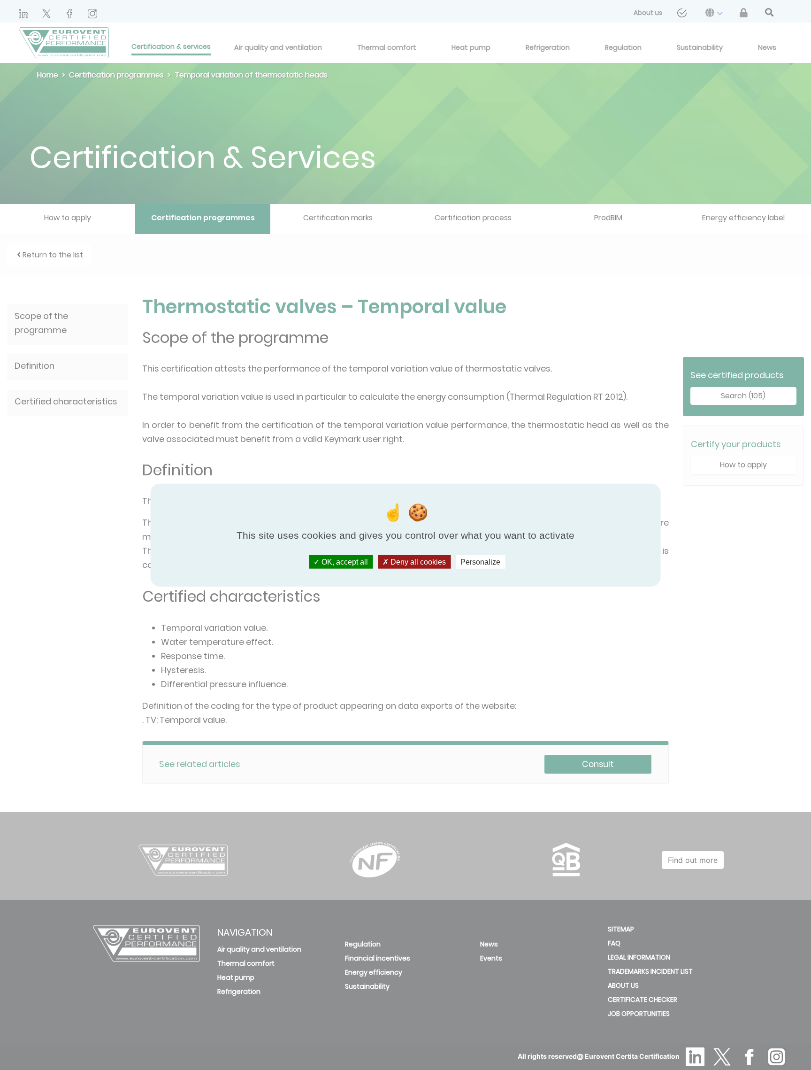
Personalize (480, 562)
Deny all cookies (417, 562)
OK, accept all (344, 562)
